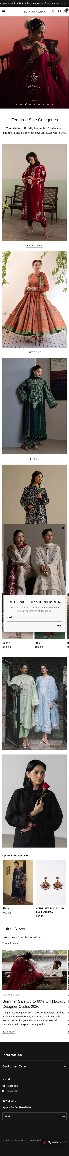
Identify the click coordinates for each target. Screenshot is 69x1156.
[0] (64, 11)
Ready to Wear (34, 245)
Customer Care (14, 1066)
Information (12, 1055)
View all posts (10, 943)
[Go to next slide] (62, 890)
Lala (37, 643)
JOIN (58, 626)
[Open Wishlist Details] (54, 11)
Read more (8, 1031)
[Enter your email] (63, 1116)
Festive (34, 459)
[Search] (59, 11)
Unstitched (34, 352)
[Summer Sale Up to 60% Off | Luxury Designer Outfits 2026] (34, 970)
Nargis (6, 643)
